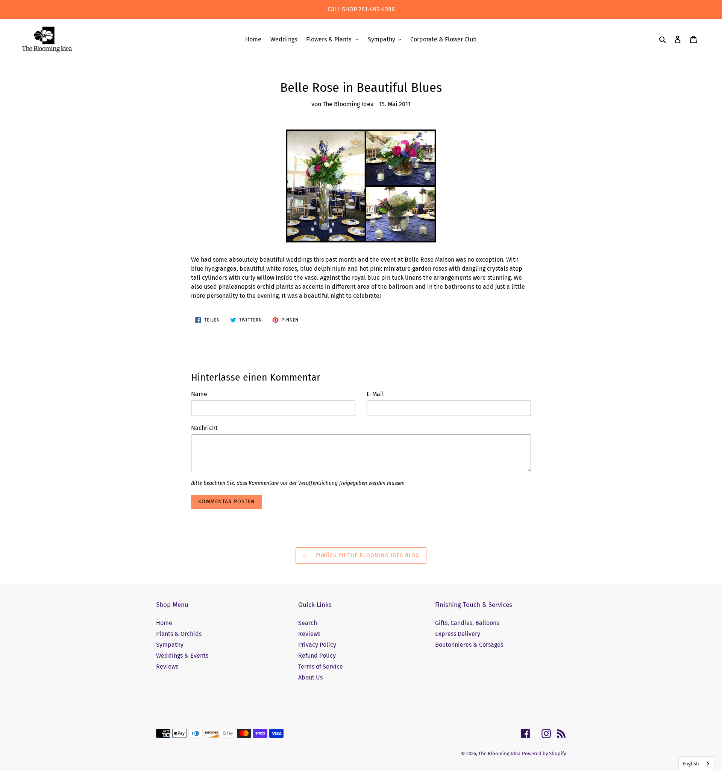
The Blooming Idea (499, 753)
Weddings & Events (182, 655)
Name (199, 394)
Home (164, 622)
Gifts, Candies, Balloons (467, 622)
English (691, 763)
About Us (310, 677)
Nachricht (204, 427)
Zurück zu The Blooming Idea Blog (367, 555)
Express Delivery (457, 633)
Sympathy (170, 644)
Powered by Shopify (544, 753)
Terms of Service (320, 666)
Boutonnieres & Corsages (469, 644)
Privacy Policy (317, 644)
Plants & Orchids (179, 633)
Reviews (167, 666)
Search (307, 622)
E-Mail (375, 394)
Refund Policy (317, 655)
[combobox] (696, 763)
